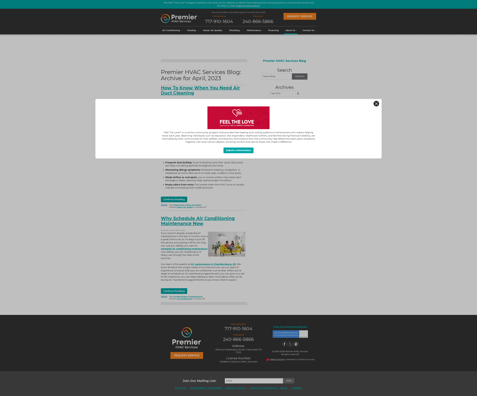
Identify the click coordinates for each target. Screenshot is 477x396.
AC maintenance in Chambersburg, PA (213, 264)
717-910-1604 (219, 21)
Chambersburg (195, 297)
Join (288, 380)
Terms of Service (291, 335)
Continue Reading (174, 199)
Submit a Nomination (248, 5)
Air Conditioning (184, 299)
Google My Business (296, 343)
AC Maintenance (180, 297)
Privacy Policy (283, 335)
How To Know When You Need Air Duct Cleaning (200, 90)
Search (299, 76)
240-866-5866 (258, 21)
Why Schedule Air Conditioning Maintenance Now (198, 221)
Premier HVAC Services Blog (284, 61)
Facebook (284, 343)
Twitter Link (164, 205)
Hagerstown (179, 205)
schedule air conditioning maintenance (184, 248)
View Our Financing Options (290, 326)
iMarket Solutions (277, 359)
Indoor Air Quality (193, 205)
